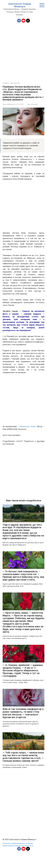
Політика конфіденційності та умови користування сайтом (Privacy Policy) (18, 844)
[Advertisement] (23, 50)
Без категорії (33, 104)
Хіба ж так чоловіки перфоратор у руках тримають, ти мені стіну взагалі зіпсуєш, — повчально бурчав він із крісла (23, 713)
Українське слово (28, 426)
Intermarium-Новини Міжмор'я (19, 5)
